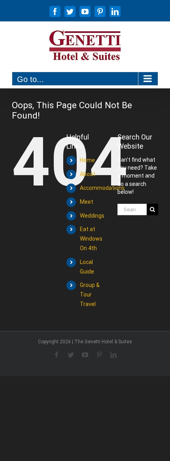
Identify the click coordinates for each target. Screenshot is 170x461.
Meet (86, 202)
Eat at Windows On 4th (91, 238)
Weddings (92, 215)
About (87, 174)
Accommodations (102, 188)
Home (87, 160)
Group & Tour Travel (90, 294)
